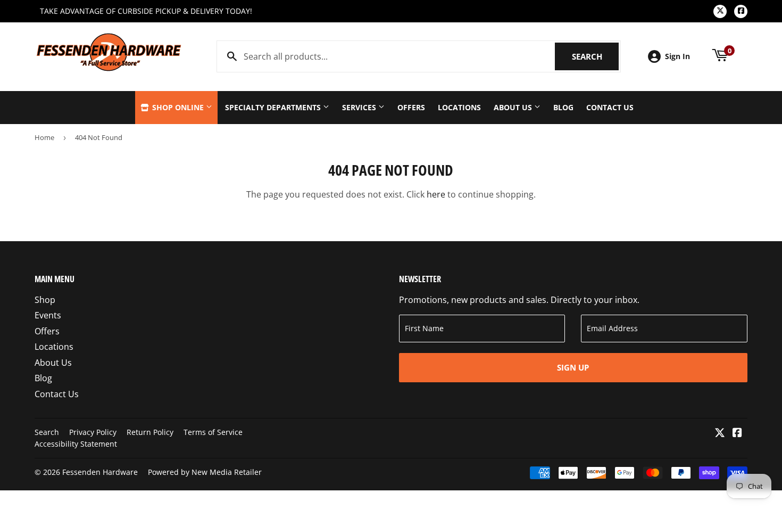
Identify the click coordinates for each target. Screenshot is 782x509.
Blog (563, 107)
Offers (411, 107)
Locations (459, 107)
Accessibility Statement (76, 444)
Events (48, 315)
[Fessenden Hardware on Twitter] (719, 433)
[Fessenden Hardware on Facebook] (737, 433)
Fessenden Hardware (100, 472)
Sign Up (573, 367)
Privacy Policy (93, 432)
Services (360, 107)
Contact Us (610, 107)
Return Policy (150, 432)
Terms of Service (213, 432)
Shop (45, 300)
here (436, 194)
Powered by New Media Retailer (205, 472)
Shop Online (178, 107)
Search (595, 56)
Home (44, 137)
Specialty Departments (274, 107)
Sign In (677, 56)
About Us (514, 107)
